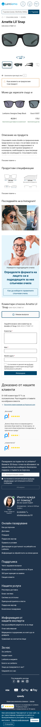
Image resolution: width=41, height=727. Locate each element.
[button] (7, 65)
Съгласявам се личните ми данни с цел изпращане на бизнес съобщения (19, 481)
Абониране (20, 487)
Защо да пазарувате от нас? (13, 667)
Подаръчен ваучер (9, 539)
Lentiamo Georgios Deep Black (14, 113)
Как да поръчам (8, 527)
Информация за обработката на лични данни (20, 553)
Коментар (8, 331)
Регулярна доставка (10, 590)
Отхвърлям (9, 724)
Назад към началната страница (17, 701)
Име (6, 347)
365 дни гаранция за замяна (13, 573)
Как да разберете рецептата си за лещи (17, 625)
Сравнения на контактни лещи (14, 639)
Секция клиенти (8, 577)
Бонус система (7, 593)
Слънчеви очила (12, 17)
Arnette (23, 17)
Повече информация (20, 720)
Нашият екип (7, 655)
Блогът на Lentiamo (9, 663)
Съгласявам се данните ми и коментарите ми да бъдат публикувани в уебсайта (19, 366)
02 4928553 (21, 512)
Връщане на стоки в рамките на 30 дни (17, 569)
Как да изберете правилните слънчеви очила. (20, 292)
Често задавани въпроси (12, 565)
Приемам (34, 720)
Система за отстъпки (10, 597)
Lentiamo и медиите (9, 659)
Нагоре (32, 701)
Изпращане (20, 373)
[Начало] (2, 17)
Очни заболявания (9, 628)
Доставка (5, 531)
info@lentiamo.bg (23, 515)
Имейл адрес (9, 356)
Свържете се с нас (9, 671)
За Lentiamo (6, 651)
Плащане (5, 535)
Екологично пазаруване (11, 609)
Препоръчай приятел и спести (13, 601)
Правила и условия (9, 542)
